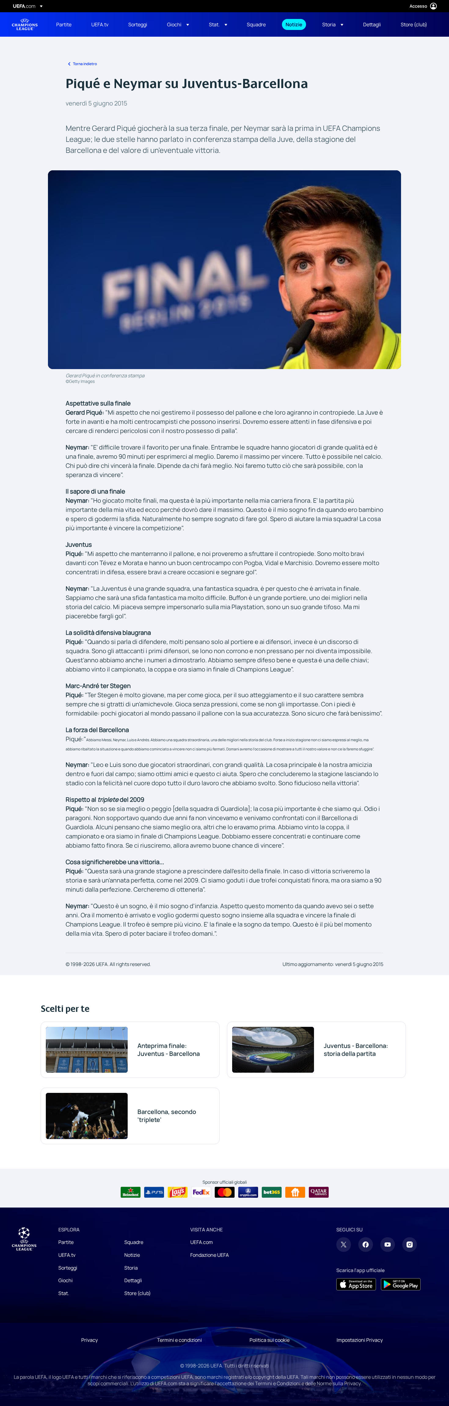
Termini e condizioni (179, 1340)
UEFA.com (201, 1242)
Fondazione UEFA (209, 1255)
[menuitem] (66, 24)
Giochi (65, 1280)
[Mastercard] (225, 1192)
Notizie (132, 1255)
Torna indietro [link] (85, 63)
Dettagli (133, 1280)
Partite (66, 1242)
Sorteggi (67, 1267)
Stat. (63, 1293)
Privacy (89, 1340)
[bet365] (272, 1192)
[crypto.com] (248, 1192)
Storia (131, 1267)
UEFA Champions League (25, 24)
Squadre (133, 1242)
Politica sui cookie (270, 1340)
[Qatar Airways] (319, 1192)
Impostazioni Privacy (360, 1340)
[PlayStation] (154, 1192)
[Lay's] (178, 1192)
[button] (178, 24)
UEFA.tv (66, 1255)
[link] (63, 24)
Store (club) (137, 1293)
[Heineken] (131, 1192)
